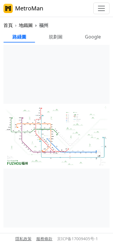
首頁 (8, 25)
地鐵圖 (26, 25)
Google (93, 37)
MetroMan (29, 8)
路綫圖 (19, 37)
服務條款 (44, 238)
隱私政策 (23, 238)
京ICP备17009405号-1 (77, 238)
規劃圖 (56, 37)
